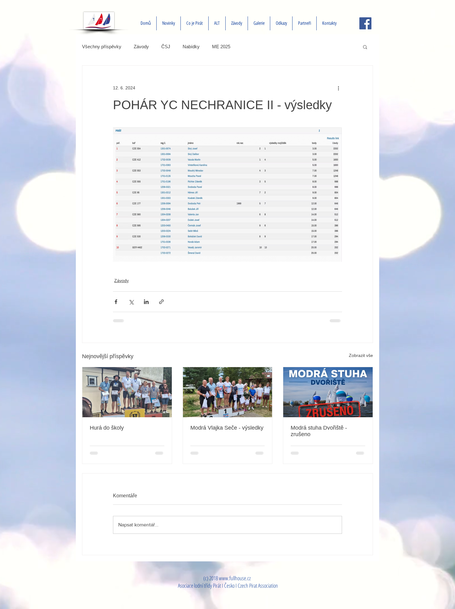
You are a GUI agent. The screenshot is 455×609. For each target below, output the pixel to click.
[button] (365, 46)
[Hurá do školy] (127, 392)
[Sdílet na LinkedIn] (146, 302)
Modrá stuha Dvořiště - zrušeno (319, 431)
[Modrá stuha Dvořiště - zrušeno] (328, 392)
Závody (141, 46)
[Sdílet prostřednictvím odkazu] (161, 302)
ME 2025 (221, 46)
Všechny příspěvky (101, 46)
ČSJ (165, 46)
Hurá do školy (107, 428)
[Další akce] (338, 88)
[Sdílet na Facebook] (116, 302)
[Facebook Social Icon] (365, 23)
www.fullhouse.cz (235, 578)
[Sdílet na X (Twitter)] (131, 302)
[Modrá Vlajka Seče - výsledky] (227, 392)
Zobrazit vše (361, 355)
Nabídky (191, 46)
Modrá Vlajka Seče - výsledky (226, 428)
